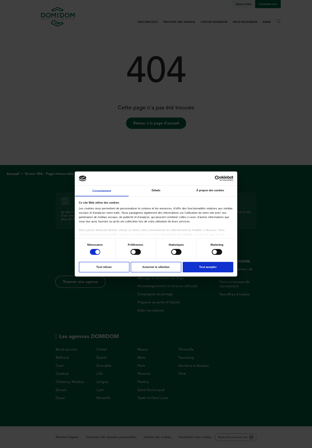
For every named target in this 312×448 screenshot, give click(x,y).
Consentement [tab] (101, 190)
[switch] (136, 252)
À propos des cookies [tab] (210, 190)
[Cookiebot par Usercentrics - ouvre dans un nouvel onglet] (217, 178)
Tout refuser (104, 266)
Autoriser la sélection (156, 266)
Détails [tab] (156, 190)
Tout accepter (207, 266)
